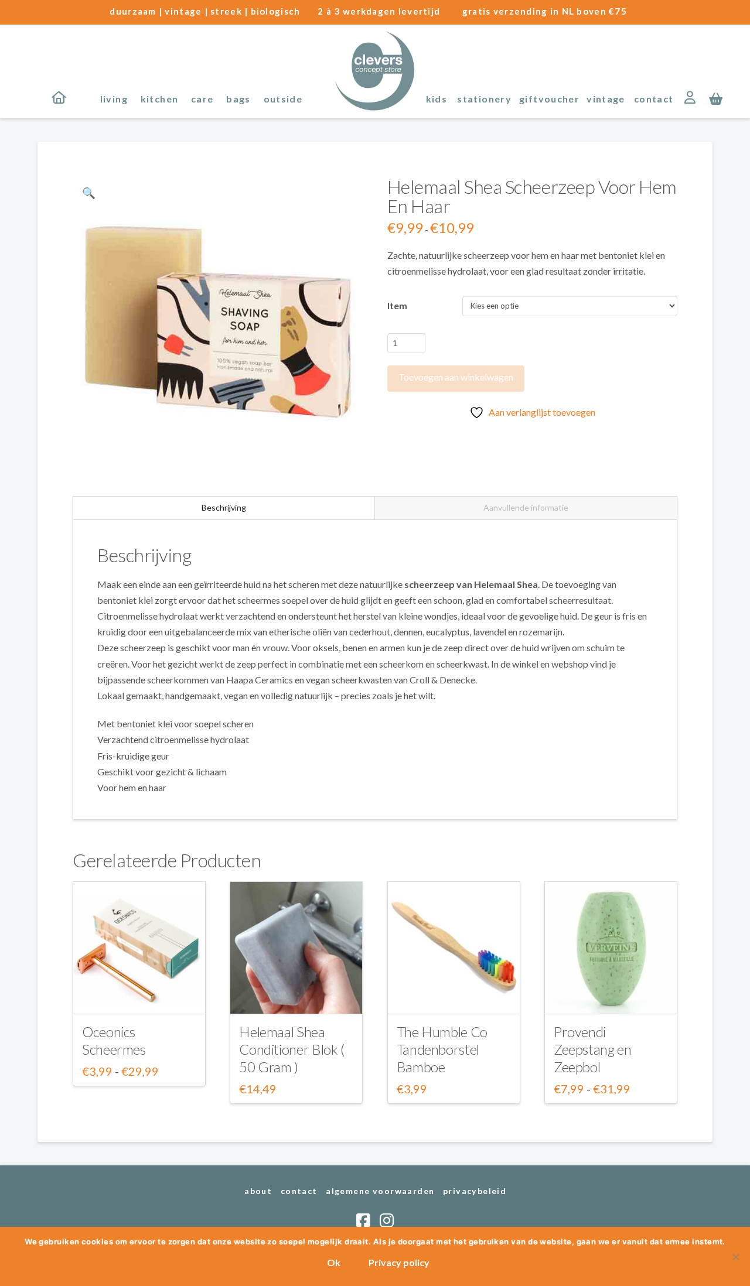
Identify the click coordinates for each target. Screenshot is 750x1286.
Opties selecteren (139, 994)
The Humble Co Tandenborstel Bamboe (442, 1049)
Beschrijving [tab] (224, 507)
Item (397, 305)
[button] (716, 98)
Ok (333, 1262)
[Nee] (735, 1257)
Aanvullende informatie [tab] (525, 507)
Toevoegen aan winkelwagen (455, 376)
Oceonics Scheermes (114, 1040)
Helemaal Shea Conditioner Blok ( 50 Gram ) (292, 1049)
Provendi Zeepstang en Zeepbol (593, 1049)
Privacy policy (399, 1262)
